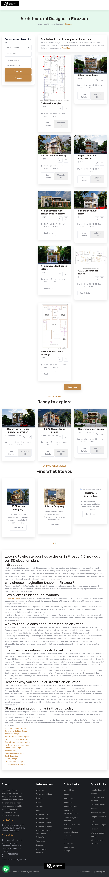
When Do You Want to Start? (36, 93)
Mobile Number (31, 36)
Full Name (29, 25)
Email (27, 48)
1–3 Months (59, 97)
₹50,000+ (31, 109)
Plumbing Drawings (35, 88)
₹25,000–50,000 (70, 106)
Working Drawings (50, 85)
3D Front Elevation (49, 81)
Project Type (30, 59)
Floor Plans (32, 81)
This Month (45, 97)
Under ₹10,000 (33, 106)
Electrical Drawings (70, 85)
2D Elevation (33, 85)
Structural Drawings (70, 81)
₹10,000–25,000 (51, 106)
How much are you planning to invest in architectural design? (49, 102)
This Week (31, 97)
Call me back (72, 120)
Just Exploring (75, 97)
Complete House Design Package (61, 88)
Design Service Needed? (34, 78)
